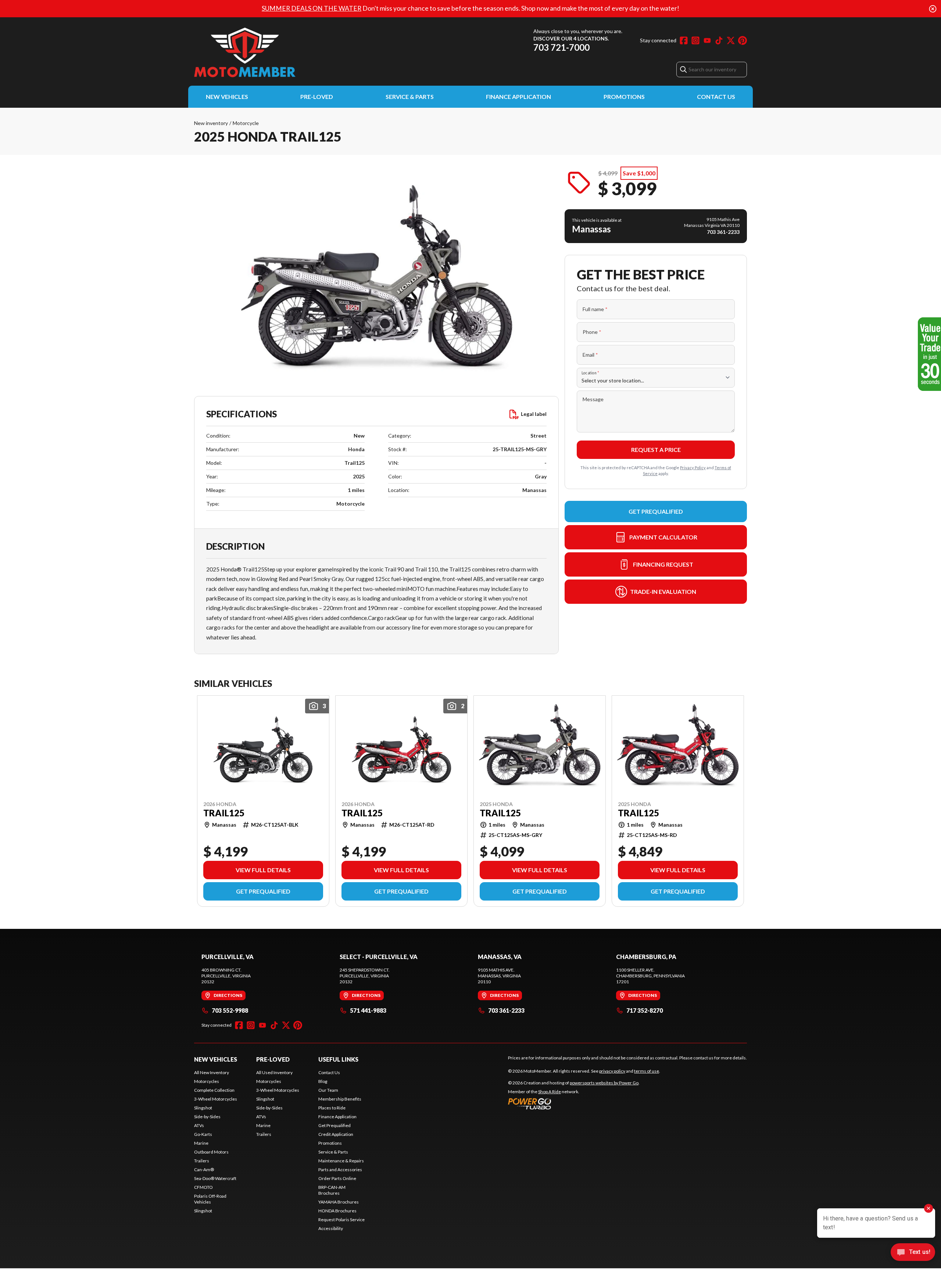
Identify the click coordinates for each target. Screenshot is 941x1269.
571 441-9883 (368, 1010)
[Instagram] (695, 40)
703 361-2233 (506, 1010)
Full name (595, 309)
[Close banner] (932, 8)
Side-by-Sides (207, 1116)
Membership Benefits (339, 1099)
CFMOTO (203, 1187)
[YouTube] (707, 40)
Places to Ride (332, 1108)
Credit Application (335, 1134)
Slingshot (203, 1108)
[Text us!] (913, 1253)
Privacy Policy (693, 467)
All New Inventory (211, 1072)
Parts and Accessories (340, 1169)
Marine (201, 1143)
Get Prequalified (656, 511)
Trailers (201, 1160)
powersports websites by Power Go (604, 1083)
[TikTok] (719, 40)
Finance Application (518, 96)
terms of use (646, 1071)
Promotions (624, 96)
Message (593, 399)
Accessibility (330, 1228)
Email (590, 355)
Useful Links (338, 1059)
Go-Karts (203, 1134)
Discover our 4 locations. (571, 38)
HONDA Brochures (337, 1210)
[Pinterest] (742, 40)
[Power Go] (574, 1103)
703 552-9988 (230, 1010)
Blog (322, 1081)
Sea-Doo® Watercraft (215, 1178)
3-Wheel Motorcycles (215, 1099)
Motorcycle (246, 123)
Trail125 (223, 813)
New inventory (211, 123)
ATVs (199, 1125)
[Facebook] (683, 40)
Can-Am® (204, 1169)
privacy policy (612, 1071)
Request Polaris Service (341, 1219)
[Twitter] (730, 40)
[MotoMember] (286, 52)
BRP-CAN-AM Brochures (332, 1190)
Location (590, 372)
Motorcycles (206, 1081)
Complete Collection (214, 1090)
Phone (592, 332)
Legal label (534, 414)
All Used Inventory (274, 1072)
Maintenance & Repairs (341, 1160)
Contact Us (716, 96)
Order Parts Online (337, 1178)
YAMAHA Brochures (338, 1202)
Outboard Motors (211, 1152)
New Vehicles (227, 96)
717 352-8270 (644, 1010)
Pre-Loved (316, 96)
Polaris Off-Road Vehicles (210, 1199)
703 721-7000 (561, 47)
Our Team (328, 1090)
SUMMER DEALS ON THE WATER (311, 8)
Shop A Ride (549, 1091)
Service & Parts (410, 96)
